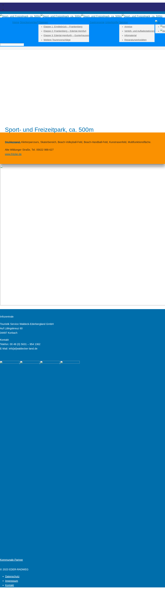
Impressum (11, 580)
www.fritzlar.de (13, 154)
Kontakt (9, 585)
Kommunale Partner (11, 559)
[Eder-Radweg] (81, 16)
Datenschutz (12, 576)
